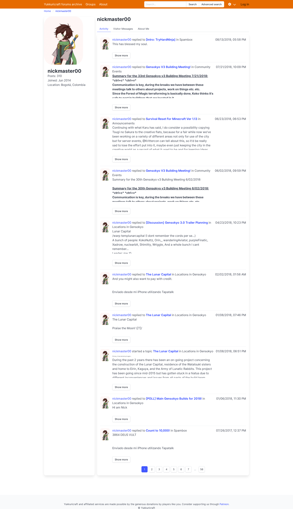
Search (193, 4)
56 (201, 469)
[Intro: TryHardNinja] (160, 39)
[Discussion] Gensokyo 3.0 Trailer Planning (177, 222)
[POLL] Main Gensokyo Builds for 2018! (174, 398)
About (103, 4)
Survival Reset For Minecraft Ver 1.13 (171, 119)
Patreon (224, 504)
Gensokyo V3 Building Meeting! (168, 67)
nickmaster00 (121, 39)
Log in (245, 4)
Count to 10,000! (158, 430)
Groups (91, 4)
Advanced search (211, 4)
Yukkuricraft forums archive (63, 4)
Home (47, 11)
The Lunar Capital (158, 274)
